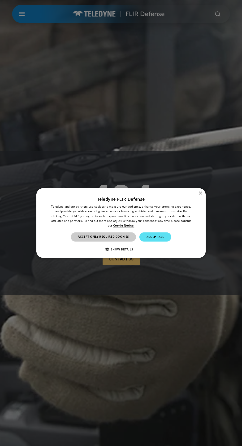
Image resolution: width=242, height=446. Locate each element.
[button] (121, 249)
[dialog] (121, 223)
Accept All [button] (155, 237)
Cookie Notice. (123, 225)
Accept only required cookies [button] (103, 237)
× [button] (200, 193)
